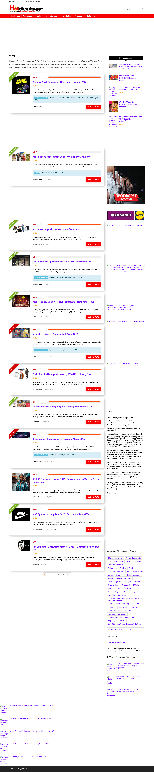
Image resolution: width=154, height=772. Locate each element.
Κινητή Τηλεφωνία (115, 592)
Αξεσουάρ (137, 582)
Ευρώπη (111, 588)
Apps (110, 561)
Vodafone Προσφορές (123, 578)
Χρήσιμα (78, 16)
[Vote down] (41, 77)
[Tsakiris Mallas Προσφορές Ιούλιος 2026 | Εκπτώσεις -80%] (21, 256)
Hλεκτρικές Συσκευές (135, 571)
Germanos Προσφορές (116, 571)
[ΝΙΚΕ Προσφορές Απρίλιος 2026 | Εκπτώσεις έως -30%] (21, 509)
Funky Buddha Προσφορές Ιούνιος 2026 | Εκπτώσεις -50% (62, 374)
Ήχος (110, 582)
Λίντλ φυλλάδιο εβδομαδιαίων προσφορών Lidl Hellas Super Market (125, 599)
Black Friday (118, 561)
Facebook (12, 1)
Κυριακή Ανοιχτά (130, 592)
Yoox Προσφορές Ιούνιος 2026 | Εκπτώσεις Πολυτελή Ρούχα (63, 302)
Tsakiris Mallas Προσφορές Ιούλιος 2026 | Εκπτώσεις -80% (63, 261)
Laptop (110, 575)
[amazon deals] (126, 339)
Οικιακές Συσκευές (122, 604)
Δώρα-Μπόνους (114, 585)
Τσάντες (122, 621)
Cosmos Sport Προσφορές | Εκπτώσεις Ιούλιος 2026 (59, 82)
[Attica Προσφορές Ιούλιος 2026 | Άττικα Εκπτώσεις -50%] (21, 151)
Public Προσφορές (133, 575)
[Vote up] (45, 77)
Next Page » (65, 574)
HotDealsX (36, 317)
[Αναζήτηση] (142, 9)
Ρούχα (134, 617)
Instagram (29, 1)
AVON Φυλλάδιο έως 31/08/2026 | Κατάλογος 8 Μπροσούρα (129, 104)
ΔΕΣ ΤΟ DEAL (93, 107)
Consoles (137, 561)
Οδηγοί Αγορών (52, 16)
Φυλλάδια (67, 16)
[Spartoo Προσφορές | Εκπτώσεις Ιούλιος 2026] (21, 224)
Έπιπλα (136, 578)
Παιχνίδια (135, 604)
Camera (128, 561)
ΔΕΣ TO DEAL (93, 497)
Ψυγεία (129, 629)
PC (124, 575)
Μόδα (110, 604)
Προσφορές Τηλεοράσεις (117, 614)
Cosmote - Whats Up (115, 565)
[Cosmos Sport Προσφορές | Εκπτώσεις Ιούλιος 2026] (21, 77)
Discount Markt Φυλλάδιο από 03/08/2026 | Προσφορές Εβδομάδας (130, 119)
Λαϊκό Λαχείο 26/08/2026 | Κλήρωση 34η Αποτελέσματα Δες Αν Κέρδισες (130, 66)
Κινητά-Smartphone (124, 588)
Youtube (37, 1)
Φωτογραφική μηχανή (116, 629)
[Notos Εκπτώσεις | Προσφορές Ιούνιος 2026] (21, 329)
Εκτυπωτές (126, 585)
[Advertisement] (77, 35)
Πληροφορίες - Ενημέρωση (128, 607)
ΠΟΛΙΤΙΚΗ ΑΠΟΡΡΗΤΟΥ (116, 643)
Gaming (131, 568)
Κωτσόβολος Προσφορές (117, 595)
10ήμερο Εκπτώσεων (115, 558)
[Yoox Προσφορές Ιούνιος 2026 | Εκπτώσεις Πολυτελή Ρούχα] (21, 296)
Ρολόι (127, 617)
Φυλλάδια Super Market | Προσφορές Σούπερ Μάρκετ (124, 625)
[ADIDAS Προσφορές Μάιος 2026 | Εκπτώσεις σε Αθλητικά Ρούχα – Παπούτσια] (21, 474)
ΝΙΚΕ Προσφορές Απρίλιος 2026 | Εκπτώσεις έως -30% (61, 514)
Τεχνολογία (112, 621)
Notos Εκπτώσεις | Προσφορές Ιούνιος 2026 (55, 334)
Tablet (110, 578)
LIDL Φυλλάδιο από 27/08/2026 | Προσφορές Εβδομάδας (128, 78)
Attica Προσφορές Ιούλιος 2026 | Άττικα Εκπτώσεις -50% (62, 157)
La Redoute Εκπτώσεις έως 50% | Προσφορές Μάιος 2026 (62, 406)
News (118, 575)
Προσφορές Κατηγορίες (32, 16)
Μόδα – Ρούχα (91, 16)
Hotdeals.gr (15, 16)
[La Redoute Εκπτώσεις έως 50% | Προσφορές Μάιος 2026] (21, 401)
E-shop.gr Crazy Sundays (117, 568)
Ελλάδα (136, 585)
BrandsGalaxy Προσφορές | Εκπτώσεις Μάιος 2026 (59, 439)
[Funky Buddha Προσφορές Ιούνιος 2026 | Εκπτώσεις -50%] (21, 369)
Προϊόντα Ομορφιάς (115, 617)
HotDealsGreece (37, 107)
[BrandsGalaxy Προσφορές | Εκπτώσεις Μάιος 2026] (21, 433)
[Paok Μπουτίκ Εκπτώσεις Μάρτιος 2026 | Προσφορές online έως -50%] (21, 541)
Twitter (20, 1)
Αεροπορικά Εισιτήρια (123, 582)
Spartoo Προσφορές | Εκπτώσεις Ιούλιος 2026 (56, 229)
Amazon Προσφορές (133, 558)
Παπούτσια (112, 607)
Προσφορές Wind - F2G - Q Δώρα (119, 610)
